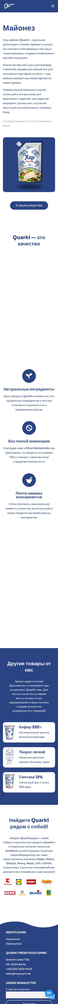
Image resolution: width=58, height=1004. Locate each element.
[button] (50, 995)
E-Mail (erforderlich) (18, 989)
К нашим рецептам (29, 205)
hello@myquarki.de (18, 973)
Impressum (13, 939)
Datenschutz (14, 943)
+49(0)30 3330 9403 (19, 969)
